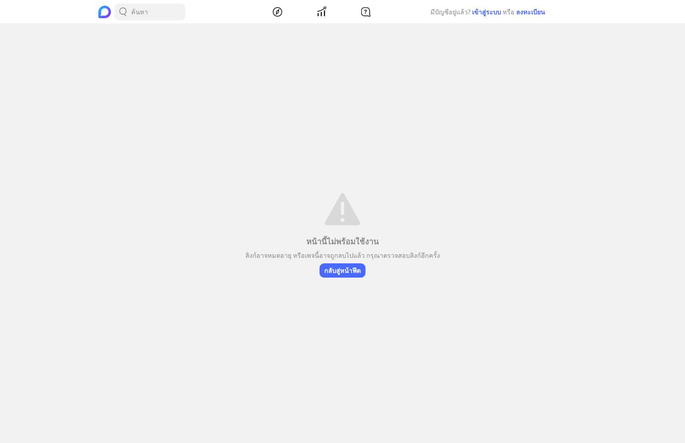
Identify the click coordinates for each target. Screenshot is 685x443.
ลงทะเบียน (530, 12)
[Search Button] (123, 12)
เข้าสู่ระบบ (486, 12)
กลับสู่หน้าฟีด (342, 270)
